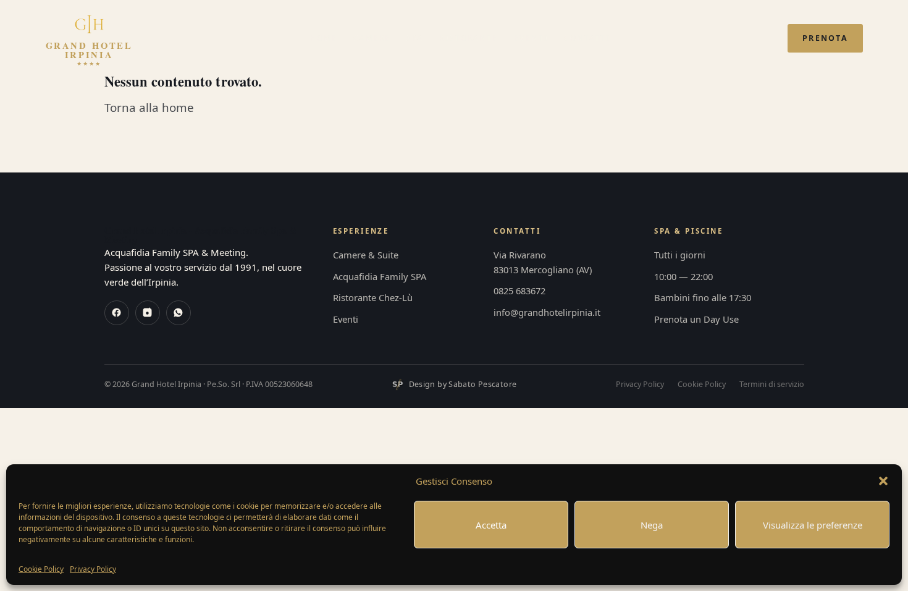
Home (323, 38)
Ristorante (468, 38)
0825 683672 (519, 290)
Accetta (491, 525)
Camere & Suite (365, 255)
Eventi (531, 38)
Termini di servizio (771, 384)
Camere (371, 38)
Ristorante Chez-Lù (373, 297)
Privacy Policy (93, 569)
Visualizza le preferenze (812, 525)
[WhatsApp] (178, 312)
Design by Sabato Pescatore (463, 384)
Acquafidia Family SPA (379, 276)
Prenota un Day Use (696, 319)
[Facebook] (116, 312)
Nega (652, 525)
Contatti (587, 38)
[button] (883, 481)
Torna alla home (149, 108)
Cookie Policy (41, 569)
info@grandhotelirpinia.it (547, 312)
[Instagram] (147, 312)
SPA (414, 38)
